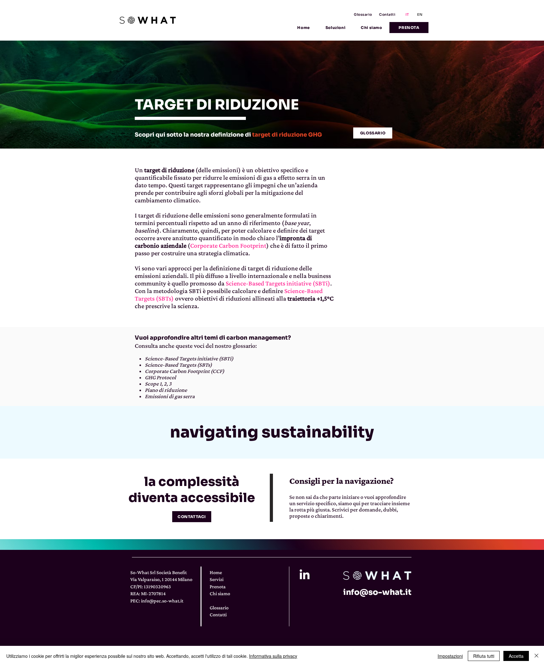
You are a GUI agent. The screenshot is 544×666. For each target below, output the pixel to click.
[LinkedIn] (304, 575)
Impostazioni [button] (450, 656)
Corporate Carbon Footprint (228, 245)
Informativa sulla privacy (273, 656)
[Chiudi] (536, 656)
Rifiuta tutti (483, 656)
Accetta (516, 656)
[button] (335, 27)
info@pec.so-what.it (162, 600)
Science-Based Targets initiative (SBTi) (278, 283)
